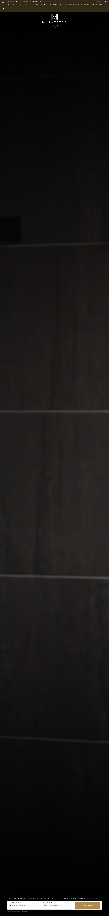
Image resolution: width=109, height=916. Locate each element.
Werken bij (102, 4)
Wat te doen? (85, 4)
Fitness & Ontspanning (72, 4)
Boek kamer (87, 905)
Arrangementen (52, 4)
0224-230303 (10, 1)
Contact (98, 1)
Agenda (61, 4)
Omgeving (94, 4)
